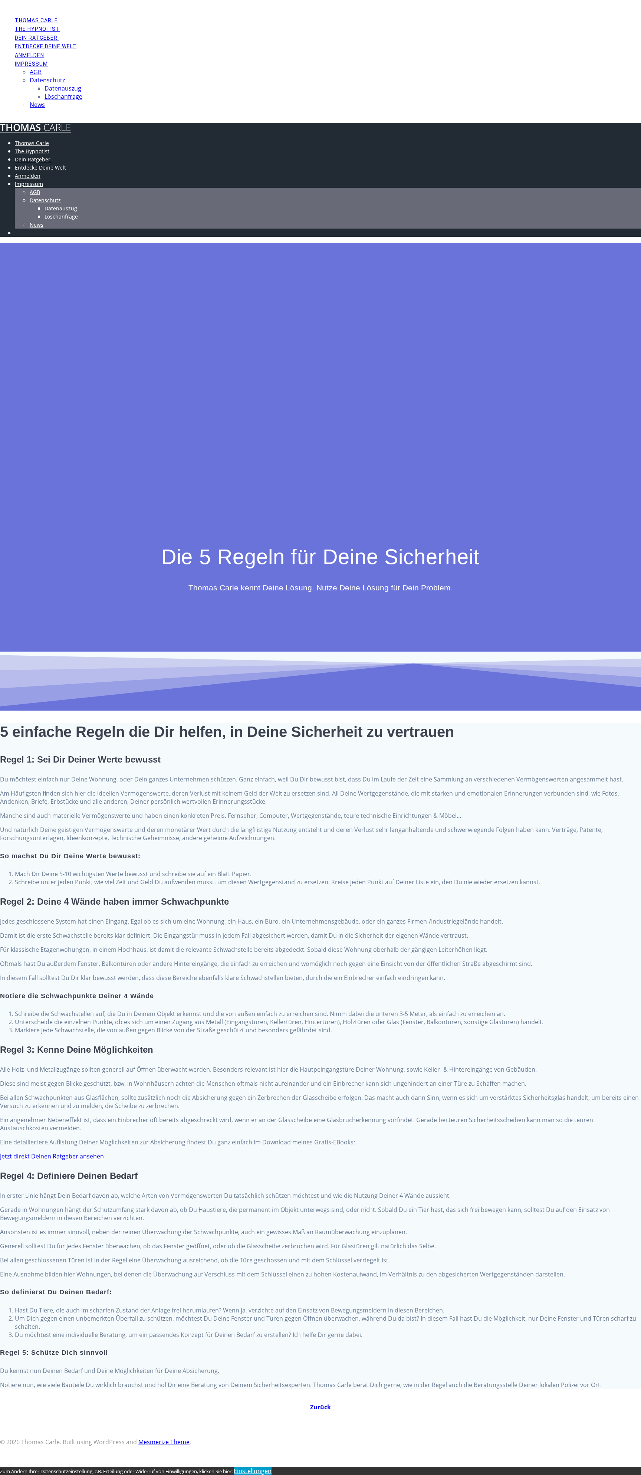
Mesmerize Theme (164, 1442)
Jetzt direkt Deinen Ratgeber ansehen (52, 1156)
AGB (36, 72)
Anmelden (29, 55)
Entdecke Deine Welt (45, 46)
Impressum (31, 64)
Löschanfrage (63, 96)
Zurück (320, 1407)
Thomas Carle (36, 20)
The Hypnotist (37, 29)
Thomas (35, 127)
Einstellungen (253, 1471)
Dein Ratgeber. (37, 38)
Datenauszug (63, 88)
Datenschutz (47, 80)
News (37, 105)
